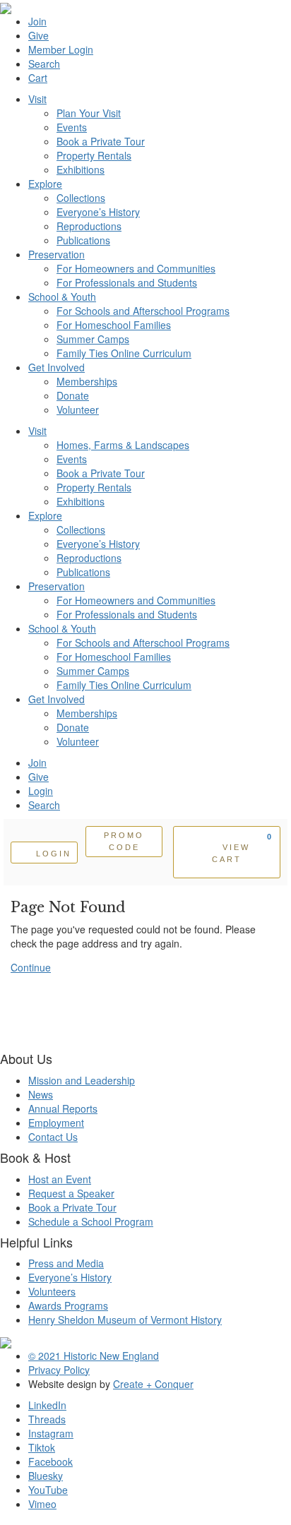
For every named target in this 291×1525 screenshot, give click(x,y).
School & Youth (62, 296)
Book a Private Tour (101, 141)
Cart (37, 78)
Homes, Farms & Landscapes (123, 445)
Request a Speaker (71, 1193)
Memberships (87, 381)
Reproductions (89, 226)
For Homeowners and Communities (136, 268)
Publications (83, 240)
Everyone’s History (98, 212)
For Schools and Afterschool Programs (143, 311)
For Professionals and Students (127, 282)
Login (40, 791)
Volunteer (78, 409)
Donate (73, 395)
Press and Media (66, 1263)
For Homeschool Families (114, 325)
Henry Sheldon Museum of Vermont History (125, 1319)
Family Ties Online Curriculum (124, 353)
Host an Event (59, 1179)
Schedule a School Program (90, 1221)
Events (72, 127)
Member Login (60, 49)
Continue (31, 967)
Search (44, 63)
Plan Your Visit (89, 113)
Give (38, 35)
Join (37, 21)
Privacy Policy (59, 1370)
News (40, 1094)
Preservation (56, 254)
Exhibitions (81, 169)
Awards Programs (68, 1305)
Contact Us (53, 1137)
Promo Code (124, 841)
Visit (37, 99)
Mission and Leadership (81, 1080)
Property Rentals (94, 155)
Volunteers (52, 1291)
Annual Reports (62, 1108)
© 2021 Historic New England (93, 1355)
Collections (81, 198)
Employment (56, 1123)
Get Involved (56, 367)
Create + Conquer (153, 1384)
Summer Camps (93, 339)
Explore (45, 184)
